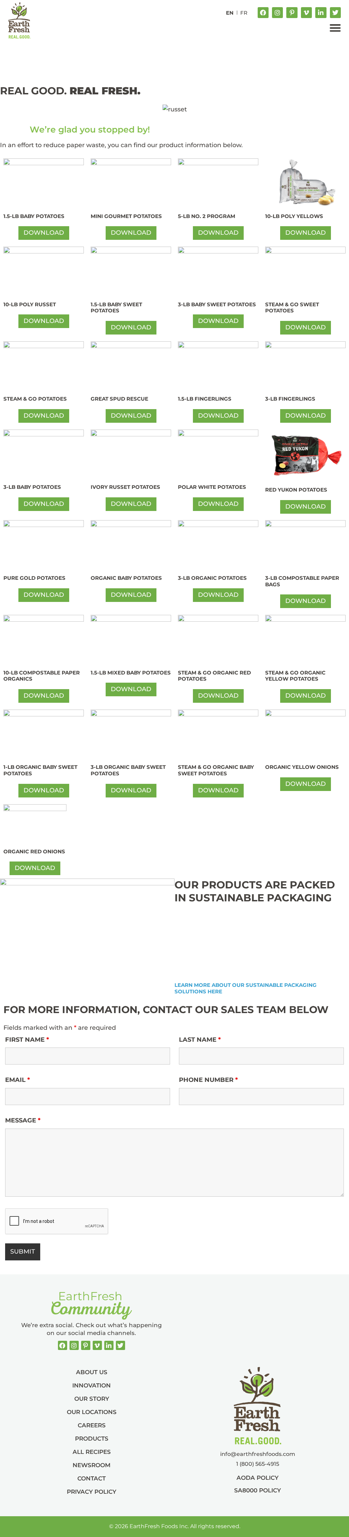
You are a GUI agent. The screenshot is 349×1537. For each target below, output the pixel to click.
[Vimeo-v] (306, 12)
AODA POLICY (257, 1477)
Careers (92, 1425)
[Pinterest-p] (291, 12)
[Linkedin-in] (320, 12)
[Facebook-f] (263, 12)
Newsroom (91, 1465)
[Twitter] (335, 12)
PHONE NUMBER (208, 1079)
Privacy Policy (91, 1491)
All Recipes (92, 1451)
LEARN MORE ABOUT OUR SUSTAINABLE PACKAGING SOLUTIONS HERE (246, 988)
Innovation (91, 1385)
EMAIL (17, 1079)
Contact (91, 1478)
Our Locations (92, 1412)
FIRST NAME (27, 1039)
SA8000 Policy (257, 1490)
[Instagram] (277, 12)
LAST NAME (200, 1039)
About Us (91, 1372)
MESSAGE (23, 1120)
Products (91, 1438)
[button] (335, 28)
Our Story (91, 1398)
